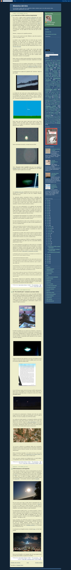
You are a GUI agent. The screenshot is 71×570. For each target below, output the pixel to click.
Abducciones (48, 60)
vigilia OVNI (17, 478)
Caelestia (48, 267)
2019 (48, 212)
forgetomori (49, 280)
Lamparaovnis (47, 99)
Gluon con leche (50, 283)
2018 (48, 213)
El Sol (47, 78)
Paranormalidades (50, 295)
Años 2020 (56, 69)
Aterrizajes (54, 71)
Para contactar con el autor (50, 34)
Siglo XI (50, 118)
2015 (48, 218)
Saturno (56, 117)
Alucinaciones (49, 61)
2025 (48, 202)
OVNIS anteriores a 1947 (51, 107)
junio (49, 236)
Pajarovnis (53, 110)
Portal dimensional (48, 114)
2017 (48, 215)
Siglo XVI (52, 119)
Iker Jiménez (48, 96)
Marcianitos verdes (50, 292)
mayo (49, 238)
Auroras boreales (48, 72)
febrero (49, 243)
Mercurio (51, 101)
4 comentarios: (36, 285)
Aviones (56, 72)
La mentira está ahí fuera (52, 285)
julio (49, 235)
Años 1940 (58, 61)
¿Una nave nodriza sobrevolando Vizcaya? (55, 174)
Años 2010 (36, 286)
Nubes (46, 104)
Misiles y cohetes (50, 103)
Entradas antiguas (39, 562)
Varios (53, 122)
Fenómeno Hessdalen (51, 85)
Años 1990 (54, 66)
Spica (46, 121)
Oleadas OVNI (50, 106)
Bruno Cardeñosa (54, 73)
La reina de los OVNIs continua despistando (25, 15)
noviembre (50, 228)
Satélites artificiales (50, 117)
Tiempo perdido (52, 121)
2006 (48, 261)
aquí (39, 22)
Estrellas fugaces (48, 83)
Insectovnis (56, 96)
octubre (49, 230)
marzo (49, 241)
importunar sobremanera (31, 17)
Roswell (59, 115)
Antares (53, 61)
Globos (46, 92)
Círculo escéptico (50, 271)
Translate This (48, 31)
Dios (47, 275)
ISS (46, 97)
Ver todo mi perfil (50, 24)
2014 (48, 220)
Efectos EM (56, 76)
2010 (48, 254)
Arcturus (47, 71)
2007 (48, 259)
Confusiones (54, 75)
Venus (40, 286)
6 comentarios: (36, 461)
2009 (48, 256)
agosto (49, 233)
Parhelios (58, 110)
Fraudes (47, 90)
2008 (48, 258)
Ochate (51, 104)
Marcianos (57, 100)
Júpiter (49, 97)
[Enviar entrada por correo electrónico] (40, 285)
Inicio (28, 562)
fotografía (37, 478)
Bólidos (47, 73)
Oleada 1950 (56, 104)
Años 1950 (49, 63)
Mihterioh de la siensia (51, 294)
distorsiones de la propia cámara (33, 454)
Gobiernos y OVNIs (55, 92)
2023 (48, 205)
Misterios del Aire (20, 6)
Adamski (54, 60)
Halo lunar (57, 93)
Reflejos (39, 559)
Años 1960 (57, 63)
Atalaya (15, 474)
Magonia (48, 290)
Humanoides (55, 95)
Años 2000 (24, 559)
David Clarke (49, 273)
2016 (48, 217)
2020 (48, 210)
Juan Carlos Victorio (51, 22)
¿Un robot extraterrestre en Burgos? (54, 162)
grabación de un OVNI (32, 66)
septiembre (50, 231)
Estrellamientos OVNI (55, 82)
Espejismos (47, 82)
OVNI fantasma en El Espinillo (21, 468)
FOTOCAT (49, 282)
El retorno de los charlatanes (52, 276)
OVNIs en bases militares (33, 463)
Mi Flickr (47, 29)
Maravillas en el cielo (49, 100)
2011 (48, 225)
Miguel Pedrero (57, 101)
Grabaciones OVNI (48, 93)
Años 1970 (51, 64)
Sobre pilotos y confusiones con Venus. (30, 251)
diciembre (50, 226)
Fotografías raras (30, 559)
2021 (48, 208)
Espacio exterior (50, 278)
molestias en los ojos (19, 192)
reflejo (39, 504)
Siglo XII (54, 118)
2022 (48, 207)
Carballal (47, 75)
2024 (48, 203)
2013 (48, 222)
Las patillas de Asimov (51, 287)
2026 (48, 200)
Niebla (58, 103)
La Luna (36, 559)
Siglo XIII (58, 118)
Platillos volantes (54, 112)
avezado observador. (17, 46)
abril (49, 240)
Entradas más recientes (15, 562)
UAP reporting (49, 299)
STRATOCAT (49, 297)
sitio (32, 358)
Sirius (57, 119)
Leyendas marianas (55, 99)
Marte (46, 101)
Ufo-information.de (50, 300)
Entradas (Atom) (20, 565)
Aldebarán (58, 60)
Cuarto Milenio (48, 76)
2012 (48, 223)
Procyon (56, 114)
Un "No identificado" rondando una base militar (26, 291)
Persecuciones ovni (50, 111)
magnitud (30, 525)
